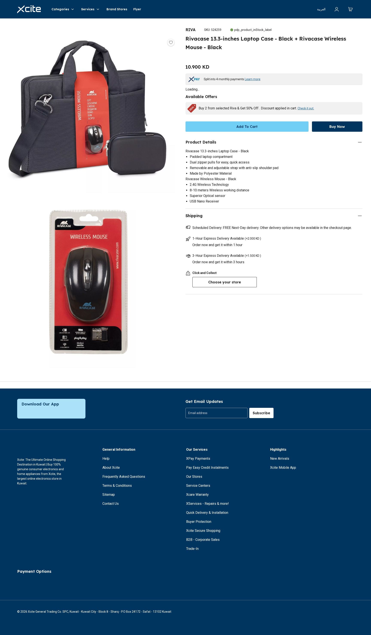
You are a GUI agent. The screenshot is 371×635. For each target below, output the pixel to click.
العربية (321, 9)
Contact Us (110, 504)
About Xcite (111, 468)
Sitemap (108, 495)
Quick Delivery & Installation (207, 513)
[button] (88, 107)
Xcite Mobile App (283, 468)
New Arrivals (279, 459)
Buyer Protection (198, 522)
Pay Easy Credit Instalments (207, 468)
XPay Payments (198, 459)
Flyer (137, 9)
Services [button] (87, 9)
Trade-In (192, 549)
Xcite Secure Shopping (203, 531)
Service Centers (198, 486)
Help (105, 459)
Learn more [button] (252, 79)
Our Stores (194, 477)
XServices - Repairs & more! (207, 504)
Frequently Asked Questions (123, 477)
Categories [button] (60, 9)
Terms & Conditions (117, 486)
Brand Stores (116, 9)
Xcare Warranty (197, 495)
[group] (217, 413)
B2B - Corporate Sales (203, 540)
